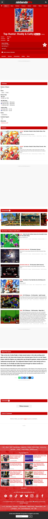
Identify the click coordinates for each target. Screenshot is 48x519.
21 (18, 261)
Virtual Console (35, 153)
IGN (45, 506)
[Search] (46, 2)
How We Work (17, 447)
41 (18, 246)
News (28, 56)
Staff (11, 447)
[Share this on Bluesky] (22, 378)
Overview (4, 56)
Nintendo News (39, 506)
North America (43, 269)
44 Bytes (30, 501)
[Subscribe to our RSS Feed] (5, 496)
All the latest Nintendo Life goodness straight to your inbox (24, 513)
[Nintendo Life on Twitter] (21, 496)
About (7, 447)
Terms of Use (43, 447)
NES (46, 299)
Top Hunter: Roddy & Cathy (21, 34)
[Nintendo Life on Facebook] (42, 496)
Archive (18, 449)
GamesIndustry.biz (25, 508)
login (25, 419)
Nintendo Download (36, 254)
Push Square (9, 506)
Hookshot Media (9, 501)
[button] (47, 220)
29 (18, 143)
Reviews (10, 56)
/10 (8, 44)
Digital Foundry (31, 506)
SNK (8, 38)
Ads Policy (13, 449)
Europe (42, 254)
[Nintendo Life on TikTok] (16, 496)
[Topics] (2, 2)
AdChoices (36, 501)
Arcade (7, 92)
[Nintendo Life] (24, 2)
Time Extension (22, 506)
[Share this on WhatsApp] (19, 378)
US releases (42, 299)
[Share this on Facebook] (24, 378)
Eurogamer (14, 508)
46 (18, 322)
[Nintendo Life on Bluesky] (26, 496)
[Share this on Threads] (30, 378)
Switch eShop (39, 136)
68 (18, 276)
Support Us (23, 447)
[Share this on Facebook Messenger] (32, 378)
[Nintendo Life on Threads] (37, 496)
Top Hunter (45, 136)
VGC (19, 508)
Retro (44, 153)
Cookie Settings (25, 449)
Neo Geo (9, 36)
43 (18, 292)
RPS (35, 508)
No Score (4, 48)
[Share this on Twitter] (27, 378)
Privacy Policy (35, 447)
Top (3, 447)
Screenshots (17, 56)
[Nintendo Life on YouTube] (11, 496)
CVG (32, 508)
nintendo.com (4, 123)
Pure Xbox (15, 506)
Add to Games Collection (9, 52)
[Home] (1, 5)
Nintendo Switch (41, 239)
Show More (23, 488)
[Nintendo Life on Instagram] (32, 496)
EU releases (42, 323)
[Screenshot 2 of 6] (30, 219)
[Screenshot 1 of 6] (10, 219)
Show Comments (24, 406)
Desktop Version (33, 449)
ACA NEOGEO (4, 114)
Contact (29, 447)
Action (3, 92)
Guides (23, 56)
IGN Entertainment (20, 501)
